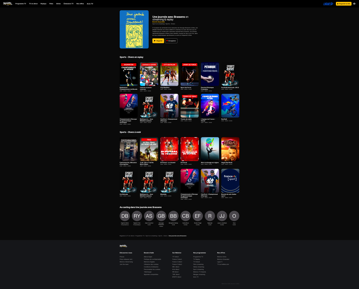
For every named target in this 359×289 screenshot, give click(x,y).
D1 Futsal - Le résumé (167, 162)
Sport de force (186, 87)
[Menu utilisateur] (354, 3)
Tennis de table (186, 119)
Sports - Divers (170, 24)
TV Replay (196, 259)
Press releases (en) (126, 259)
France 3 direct (177, 262)
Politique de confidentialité (152, 259)
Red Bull (224, 119)
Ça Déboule (124, 194)
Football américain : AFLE (230, 87)
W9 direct (175, 272)
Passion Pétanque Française (207, 88)
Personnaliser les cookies (152, 269)
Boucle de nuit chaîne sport (228, 195)
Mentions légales (149, 262)
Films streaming (198, 264)
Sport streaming (198, 269)
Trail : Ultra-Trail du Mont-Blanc (147, 163)
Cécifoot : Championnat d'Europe (168, 120)
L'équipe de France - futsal (208, 120)
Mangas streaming (199, 274)
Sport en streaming (158, 24)
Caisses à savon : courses (146, 88)
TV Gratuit (196, 262)
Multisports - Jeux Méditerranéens (146, 120)
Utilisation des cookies (151, 264)
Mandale (163, 194)
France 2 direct (177, 259)
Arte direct (175, 269)
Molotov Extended (223, 259)
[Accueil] (7, 4)
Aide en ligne (148, 257)
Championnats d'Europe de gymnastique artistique (128, 120)
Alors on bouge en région (210, 162)
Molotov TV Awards (199, 272)
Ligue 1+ (220, 262)
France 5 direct (177, 264)
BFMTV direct (176, 277)
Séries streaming (198, 267)
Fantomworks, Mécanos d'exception (128, 163)
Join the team (124, 264)
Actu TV (195, 277)
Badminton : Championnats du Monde (128, 88)
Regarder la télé (344, 3)
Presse (122, 257)
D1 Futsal (184, 162)
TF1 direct (175, 257)
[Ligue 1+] (328, 3)
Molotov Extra (221, 257)
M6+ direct (175, 267)
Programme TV (198, 257)
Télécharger (148, 272)
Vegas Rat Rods (226, 162)
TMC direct (176, 274)
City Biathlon (164, 87)
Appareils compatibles (151, 274)
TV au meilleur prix (223, 264)
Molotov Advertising (126, 262)
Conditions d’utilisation (151, 267)
